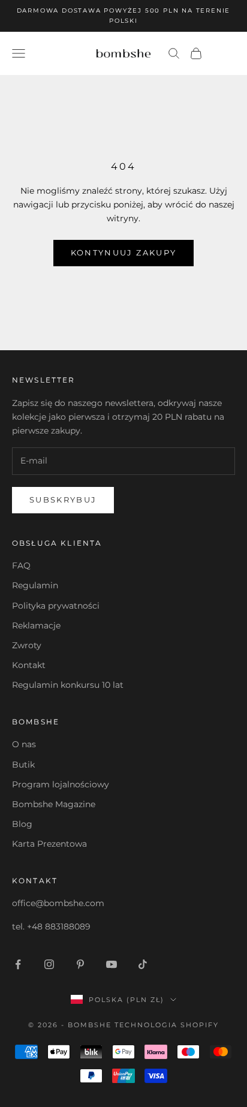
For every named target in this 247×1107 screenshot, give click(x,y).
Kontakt (29, 665)
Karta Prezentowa (49, 843)
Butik (23, 764)
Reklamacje (36, 625)
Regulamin (35, 585)
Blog (22, 824)
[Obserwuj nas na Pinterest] (80, 964)
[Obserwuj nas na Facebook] (18, 964)
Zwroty (26, 645)
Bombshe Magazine (53, 804)
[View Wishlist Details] (223, 53)
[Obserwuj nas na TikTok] (143, 964)
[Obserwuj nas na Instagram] (49, 964)
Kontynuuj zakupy (123, 252)
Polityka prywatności (56, 605)
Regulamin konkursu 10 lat (67, 684)
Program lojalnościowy (60, 784)
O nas (24, 744)
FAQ (21, 565)
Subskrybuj (63, 499)
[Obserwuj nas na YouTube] (112, 964)
